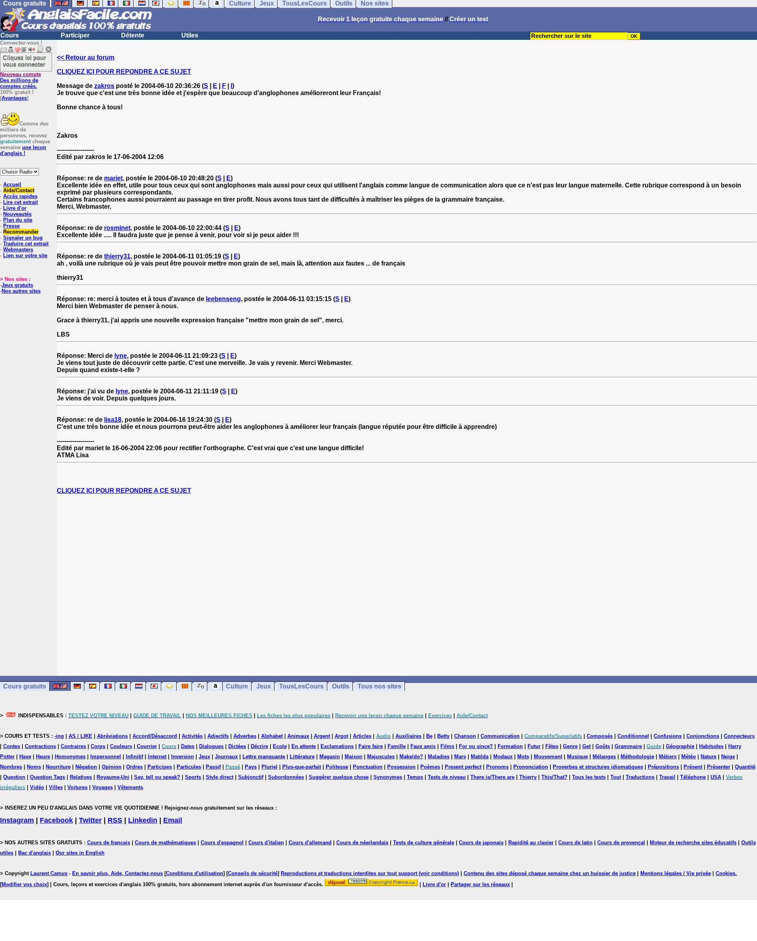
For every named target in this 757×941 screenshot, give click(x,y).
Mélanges (604, 757)
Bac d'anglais (34, 853)
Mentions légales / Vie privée (675, 873)
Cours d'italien (266, 843)
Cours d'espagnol (222, 843)
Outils (340, 686)
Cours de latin (575, 843)
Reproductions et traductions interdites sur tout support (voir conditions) (370, 873)
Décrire (259, 746)
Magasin (329, 757)
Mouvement (548, 757)
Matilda (480, 757)
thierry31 (117, 256)
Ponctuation (367, 767)
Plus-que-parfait (301, 767)
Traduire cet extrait (25, 244)
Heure (43, 757)
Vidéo (37, 787)
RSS (115, 820)
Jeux (263, 686)
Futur (534, 746)
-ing (59, 736)
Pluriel (269, 767)
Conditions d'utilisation (194, 873)
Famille (397, 746)
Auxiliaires (408, 736)
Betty (443, 736)
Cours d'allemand (310, 843)
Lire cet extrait (20, 202)
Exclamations (337, 746)
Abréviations (112, 736)
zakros (104, 85)
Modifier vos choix (24, 884)
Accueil (12, 184)
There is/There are (492, 777)
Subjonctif (250, 777)
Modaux (503, 757)
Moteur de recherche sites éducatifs (693, 843)
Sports (193, 777)
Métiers (668, 757)
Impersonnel (105, 757)
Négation (86, 767)
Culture (237, 686)
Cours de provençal (621, 843)
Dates (187, 746)
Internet (157, 757)
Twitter (90, 820)
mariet (113, 178)
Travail (667, 777)
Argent (322, 736)
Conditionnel (633, 736)
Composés (600, 736)
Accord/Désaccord (154, 736)
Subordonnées (286, 777)
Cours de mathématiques (165, 843)
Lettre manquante (263, 757)
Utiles (189, 35)
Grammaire (628, 746)
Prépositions (663, 767)
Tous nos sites (379, 686)
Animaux (298, 736)
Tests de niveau (447, 777)
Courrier (147, 746)
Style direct (219, 777)
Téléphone (693, 777)
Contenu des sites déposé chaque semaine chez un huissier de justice (550, 873)
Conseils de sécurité (253, 873)
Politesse (337, 767)
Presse (11, 226)
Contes (11, 746)
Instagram (17, 820)
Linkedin (142, 820)
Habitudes (711, 746)
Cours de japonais (481, 843)
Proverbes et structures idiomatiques (598, 767)
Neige (728, 757)
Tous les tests (589, 777)
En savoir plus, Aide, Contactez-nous (117, 873)
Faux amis (423, 746)
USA (715, 777)
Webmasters (18, 250)
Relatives (81, 777)
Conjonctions (702, 736)
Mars (460, 757)
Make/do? (411, 757)
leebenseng (223, 299)
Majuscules (381, 757)
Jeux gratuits (17, 285)
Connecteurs (739, 736)
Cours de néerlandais (362, 843)
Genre (570, 746)
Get (586, 746)
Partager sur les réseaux (480, 884)
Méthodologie (637, 757)
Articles (362, 736)
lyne (120, 355)
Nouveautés (17, 214)
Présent (693, 767)
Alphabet (272, 736)
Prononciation (530, 767)
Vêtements (130, 787)
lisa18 (112, 419)
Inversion (182, 757)
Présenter (718, 767)
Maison (353, 757)
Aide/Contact (18, 190)
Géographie (680, 746)
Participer (75, 35)
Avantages (14, 98)
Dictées (237, 746)
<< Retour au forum (85, 57)
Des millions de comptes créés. (20, 80)
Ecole (280, 746)
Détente (132, 35)
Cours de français (108, 843)
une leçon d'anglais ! (23, 150)
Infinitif (134, 757)
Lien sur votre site (25, 255)
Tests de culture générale (423, 843)
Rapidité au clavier (531, 843)
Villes (56, 787)
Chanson (465, 736)
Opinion (111, 767)
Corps (98, 746)
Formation (510, 746)
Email (172, 820)
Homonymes (70, 757)
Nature (708, 757)
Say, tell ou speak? (157, 777)
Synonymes (387, 777)
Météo (688, 757)
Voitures (77, 787)
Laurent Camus (48, 873)
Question (14, 777)
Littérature (302, 757)
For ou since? (476, 746)
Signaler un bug (23, 238)
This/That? (554, 777)
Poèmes (430, 767)
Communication (500, 736)
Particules (189, 767)
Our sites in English (80, 853)
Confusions (668, 736)
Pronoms (497, 767)
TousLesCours (301, 686)
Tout (615, 777)
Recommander (21, 232)
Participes (159, 767)
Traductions (640, 777)
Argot (341, 736)
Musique (577, 757)
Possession (401, 767)
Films (447, 746)
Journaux (226, 757)
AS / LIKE (80, 736)
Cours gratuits (24, 686)
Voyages (102, 787)
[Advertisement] (406, 585)
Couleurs (121, 746)
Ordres (134, 767)
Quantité (745, 767)
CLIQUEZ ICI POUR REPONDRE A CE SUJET (124, 71)
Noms (34, 767)
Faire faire (370, 746)
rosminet (117, 227)
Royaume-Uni (113, 777)
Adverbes (244, 736)
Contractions (40, 746)
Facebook (56, 820)
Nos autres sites (21, 291)
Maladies (438, 757)
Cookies (725, 873)
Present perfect (463, 767)
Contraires (73, 746)
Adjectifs (218, 736)
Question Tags (47, 777)
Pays (251, 767)
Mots (523, 757)
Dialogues (211, 746)
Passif (213, 767)
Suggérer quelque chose (339, 777)
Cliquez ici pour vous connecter (24, 60)
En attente (303, 746)
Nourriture (58, 767)
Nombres (11, 767)
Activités (192, 736)
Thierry (528, 777)
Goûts (602, 746)
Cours (9, 35)
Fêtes (551, 746)
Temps (415, 777)
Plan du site (17, 220)
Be (429, 736)
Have (25, 757)
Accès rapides (20, 196)
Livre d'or (14, 208)
